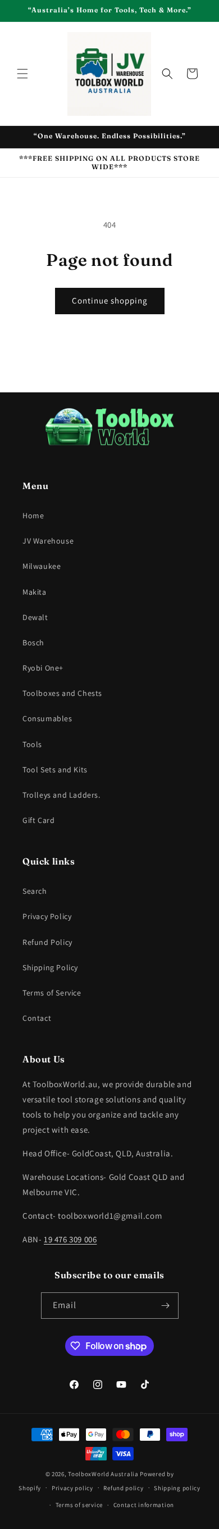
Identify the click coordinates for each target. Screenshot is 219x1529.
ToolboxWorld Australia (103, 1474)
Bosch (33, 642)
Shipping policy (177, 1488)
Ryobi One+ (42, 668)
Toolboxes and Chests (62, 693)
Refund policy (123, 1488)
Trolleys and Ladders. (61, 795)
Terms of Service (51, 993)
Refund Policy (47, 942)
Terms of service (79, 1505)
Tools (32, 744)
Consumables (47, 718)
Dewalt (35, 617)
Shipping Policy (50, 967)
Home (33, 515)
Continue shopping (110, 300)
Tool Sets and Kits (55, 769)
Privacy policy (72, 1488)
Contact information (143, 1505)
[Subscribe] (165, 1305)
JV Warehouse (48, 541)
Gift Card (38, 820)
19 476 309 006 (70, 1239)
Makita (34, 592)
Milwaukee (41, 566)
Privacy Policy (46, 916)
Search (34, 891)
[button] (22, 73)
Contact (36, 1018)
